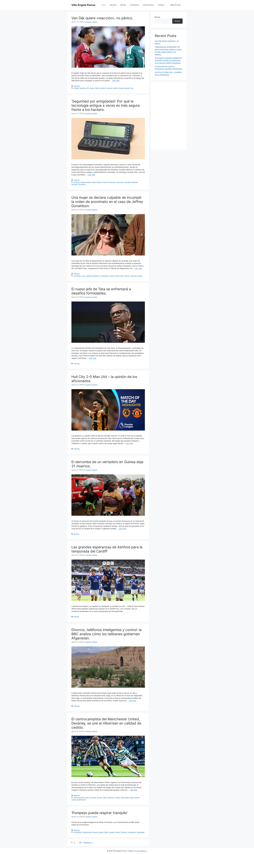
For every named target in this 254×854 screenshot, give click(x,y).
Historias (77, 180)
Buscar (157, 17)
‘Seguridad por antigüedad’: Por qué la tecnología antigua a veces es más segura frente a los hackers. (105, 105)
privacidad (111, 182)
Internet (105, 182)
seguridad (127, 182)
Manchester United (127, 797)
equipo (92, 88)
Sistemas (135, 182)
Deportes (113, 5)
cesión (87, 797)
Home (104, 5)
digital (93, 182)
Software (74, 184)
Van (132, 88)
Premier (121, 88)
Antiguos (77, 182)
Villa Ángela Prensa (83, 4)
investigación (104, 276)
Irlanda (112, 276)
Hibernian (111, 797)
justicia (117, 276)
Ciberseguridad (85, 182)
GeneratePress (141, 851)
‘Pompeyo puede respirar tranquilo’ (99, 813)
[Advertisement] (169, 116)
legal (121, 276)
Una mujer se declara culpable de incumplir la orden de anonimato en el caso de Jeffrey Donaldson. (107, 201)
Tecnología (82, 184)
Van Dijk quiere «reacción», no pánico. (102, 18)
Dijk (88, 88)
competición (78, 832)
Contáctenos (134, 5)
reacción (127, 88)
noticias (126, 276)
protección (119, 182)
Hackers (99, 182)
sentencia (133, 276)
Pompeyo (124, 832)
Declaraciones (87, 832)
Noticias (123, 5)
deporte (95, 832)
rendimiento (132, 832)
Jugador (102, 88)
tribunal (139, 276)
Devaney (93, 797)
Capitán (76, 88)
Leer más (115, 81)
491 (81, 842)
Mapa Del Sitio (175, 5)
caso (83, 276)
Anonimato (77, 276)
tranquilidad (140, 832)
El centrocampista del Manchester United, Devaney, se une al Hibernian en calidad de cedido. (106, 723)
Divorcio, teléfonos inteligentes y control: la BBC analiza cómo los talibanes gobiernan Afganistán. (106, 634)
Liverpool (109, 88)
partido (115, 88)
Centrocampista (79, 797)
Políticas (161, 5)
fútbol (97, 88)
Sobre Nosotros (148, 5)
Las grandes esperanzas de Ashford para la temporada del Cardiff (106, 549)
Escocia (99, 797)
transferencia (81, 799)
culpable (88, 276)
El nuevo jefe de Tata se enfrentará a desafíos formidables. (101, 291)
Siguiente (88, 842)
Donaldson (95, 276)
